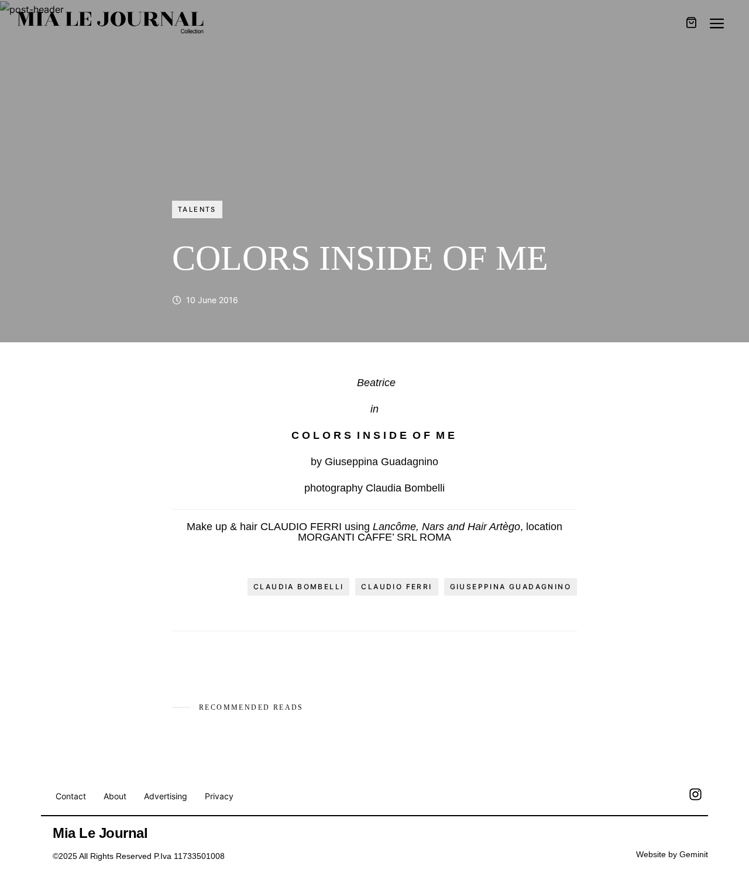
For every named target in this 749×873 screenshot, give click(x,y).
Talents (197, 209)
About (115, 796)
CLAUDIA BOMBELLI (298, 586)
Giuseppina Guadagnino (510, 586)
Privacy (219, 796)
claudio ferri (396, 586)
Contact (71, 796)
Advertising (165, 796)
